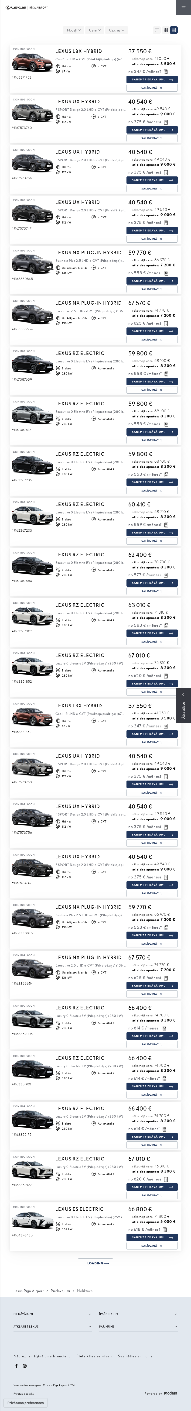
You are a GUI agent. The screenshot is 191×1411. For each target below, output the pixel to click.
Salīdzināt (150, 87)
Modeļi (72, 30)
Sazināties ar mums (135, 1356)
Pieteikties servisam (94, 1356)
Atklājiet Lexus (26, 1326)
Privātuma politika (24, 1393)
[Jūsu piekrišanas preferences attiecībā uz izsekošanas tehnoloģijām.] (26, 1402)
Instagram (25, 1366)
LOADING (95, 1263)
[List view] (174, 30)
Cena (93, 30)
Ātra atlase (183, 710)
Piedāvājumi (23, 1313)
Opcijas (114, 30)
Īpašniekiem (108, 1313)
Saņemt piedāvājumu (149, 79)
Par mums (107, 1326)
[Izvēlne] (183, 7)
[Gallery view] (166, 30)
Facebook (17, 1366)
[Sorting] (157, 30)
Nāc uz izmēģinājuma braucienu (42, 1356)
